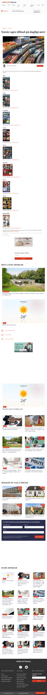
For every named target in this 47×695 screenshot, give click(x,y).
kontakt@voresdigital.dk (14, 231)
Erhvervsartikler (20, 681)
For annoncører (4, 676)
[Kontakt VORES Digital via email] (26, 667)
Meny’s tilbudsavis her (14, 193)
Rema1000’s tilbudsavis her (15, 228)
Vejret (43, 5)
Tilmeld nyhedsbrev (40, 693)
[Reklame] (23, 242)
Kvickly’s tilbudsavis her (14, 177)
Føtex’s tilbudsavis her (14, 159)
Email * (26, 524)
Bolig (9, 5)
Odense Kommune (21, 683)
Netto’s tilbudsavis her (14, 210)
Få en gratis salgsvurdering (22, 685)
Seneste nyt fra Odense (21, 674)
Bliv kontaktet (39, 537)
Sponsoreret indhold (21, 686)
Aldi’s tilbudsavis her (13, 90)
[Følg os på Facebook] (20, 667)
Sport (38, 5)
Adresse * (5, 530)
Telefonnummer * (6, 524)
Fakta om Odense (20, 679)
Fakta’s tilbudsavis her (14, 142)
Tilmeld (23, 258)
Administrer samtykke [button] (6, 681)
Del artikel (39, 65)
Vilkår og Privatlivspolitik (6, 677)
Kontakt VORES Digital (6, 679)
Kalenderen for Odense (21, 677)
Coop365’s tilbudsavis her (14, 125)
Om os (2, 674)
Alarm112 (4, 5)
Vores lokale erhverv (21, 676)
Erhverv (13, 5)
